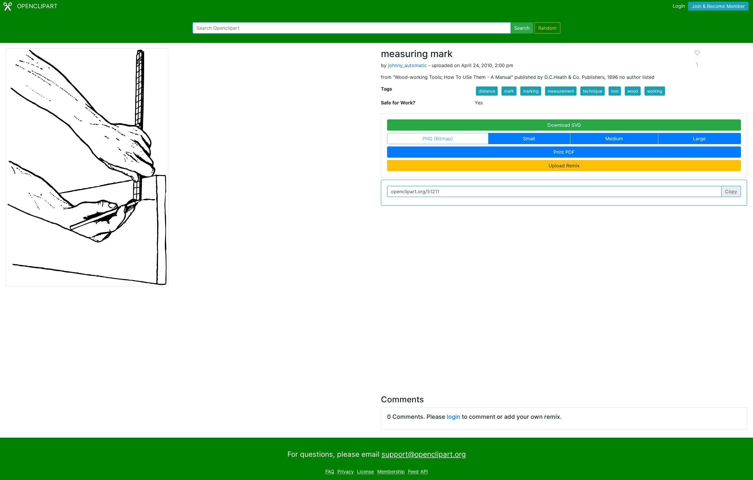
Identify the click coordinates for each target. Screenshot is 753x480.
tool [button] (614, 91)
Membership (391, 472)
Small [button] (529, 138)
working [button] (654, 91)
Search (521, 28)
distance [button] (487, 91)
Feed (413, 472)
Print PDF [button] (564, 152)
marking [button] (531, 91)
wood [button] (632, 91)
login (453, 416)
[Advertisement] (376, 337)
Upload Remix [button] (564, 166)
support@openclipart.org (424, 454)
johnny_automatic (407, 65)
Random (547, 28)
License (365, 472)
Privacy (345, 472)
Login (679, 6)
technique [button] (592, 91)
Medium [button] (614, 138)
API (424, 472)
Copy (731, 191)
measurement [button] (561, 91)
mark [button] (509, 91)
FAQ (329, 472)
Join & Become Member (718, 6)
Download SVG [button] (564, 125)
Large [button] (699, 138)
